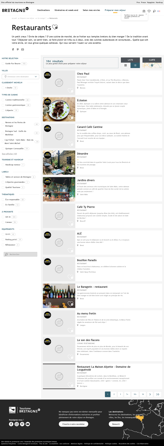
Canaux (10, 222)
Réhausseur (11, 245)
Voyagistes (151, 2)
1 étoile (10, 88)
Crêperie (11, 110)
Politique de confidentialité (93, 444)
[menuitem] (15, 10)
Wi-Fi (9, 234)
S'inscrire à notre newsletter (73, 424)
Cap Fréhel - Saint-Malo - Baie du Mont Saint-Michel (21, 142)
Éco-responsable (14, 199)
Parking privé (13, 239)
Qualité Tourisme (14, 187)
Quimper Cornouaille (16, 148)
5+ (127, 394)
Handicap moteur (14, 165)
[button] (154, 11)
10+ (135, 394)
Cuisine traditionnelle (16, 100)
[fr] (159, 11)
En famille (11, 205)
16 (143, 394)
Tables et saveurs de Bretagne (19, 177)
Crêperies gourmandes (16, 182)
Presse (143, 2)
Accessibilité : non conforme (59, 444)
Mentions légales (76, 444)
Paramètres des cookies (127, 444)
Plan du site (43, 444)
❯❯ (157, 394)
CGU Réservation (142, 444)
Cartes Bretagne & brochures (28, 444)
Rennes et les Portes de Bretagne (21, 124)
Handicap (159, 2)
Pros (138, 2)
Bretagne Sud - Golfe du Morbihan (21, 133)
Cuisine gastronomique (17, 105)
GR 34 (10, 217)
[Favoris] (149, 11)
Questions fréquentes (8, 444)
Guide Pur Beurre (15, 63)
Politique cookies (111, 444)
